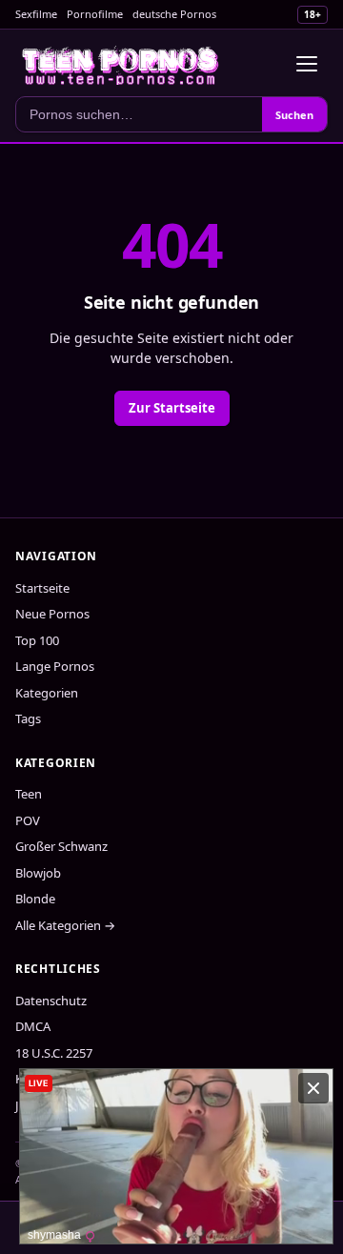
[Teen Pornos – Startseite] (121, 64)
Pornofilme (95, 14)
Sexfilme (36, 14)
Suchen (294, 115)
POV (27, 820)
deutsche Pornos (174, 14)
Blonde (35, 898)
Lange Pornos (54, 666)
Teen (28, 793)
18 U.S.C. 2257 (53, 1053)
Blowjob (38, 872)
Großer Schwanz (61, 846)
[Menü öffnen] (307, 64)
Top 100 (37, 640)
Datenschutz (51, 1000)
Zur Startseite (172, 407)
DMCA (32, 1026)
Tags (28, 718)
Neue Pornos (52, 613)
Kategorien (46, 692)
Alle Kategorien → (65, 925)
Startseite (42, 588)
